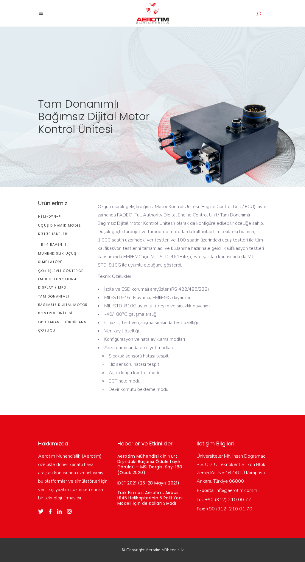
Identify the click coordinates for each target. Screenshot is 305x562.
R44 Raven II (53, 244)
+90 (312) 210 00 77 (227, 499)
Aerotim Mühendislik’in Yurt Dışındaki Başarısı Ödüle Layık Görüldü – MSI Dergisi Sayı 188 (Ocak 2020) (149, 464)
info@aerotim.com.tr (235, 490)
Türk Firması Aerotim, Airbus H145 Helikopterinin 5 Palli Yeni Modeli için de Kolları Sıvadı (150, 498)
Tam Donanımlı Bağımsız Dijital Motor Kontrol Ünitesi (63, 304)
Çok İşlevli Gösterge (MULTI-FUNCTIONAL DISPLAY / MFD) (61, 279)
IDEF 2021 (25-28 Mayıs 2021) (148, 483)
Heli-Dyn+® (49, 216)
